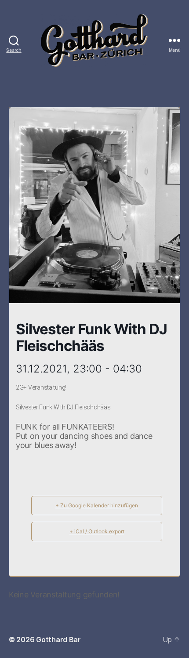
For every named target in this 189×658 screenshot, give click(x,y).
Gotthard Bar (58, 639)
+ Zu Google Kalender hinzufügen (96, 505)
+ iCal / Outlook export (96, 531)
